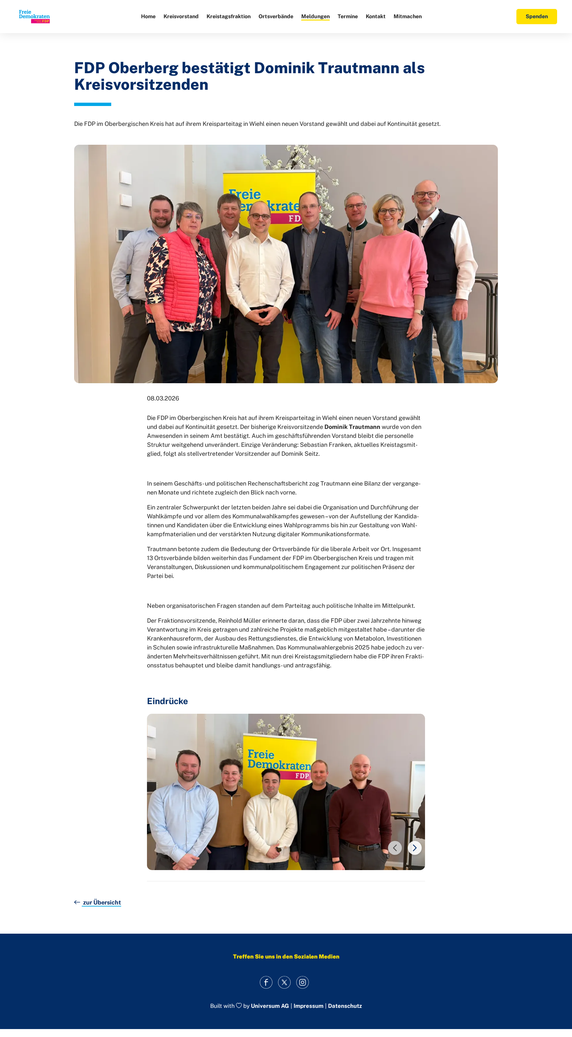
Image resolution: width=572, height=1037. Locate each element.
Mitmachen (408, 16)
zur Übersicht (101, 902)
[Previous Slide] (395, 848)
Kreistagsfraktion (229, 16)
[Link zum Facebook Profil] (266, 982)
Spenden (537, 16)
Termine (348, 16)
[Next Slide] (415, 848)
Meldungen (315, 16)
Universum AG (270, 1006)
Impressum (308, 1006)
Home (148, 16)
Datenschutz (345, 1006)
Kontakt (376, 16)
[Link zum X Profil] (284, 982)
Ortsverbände (276, 16)
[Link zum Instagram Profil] (302, 982)
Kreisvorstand (181, 16)
